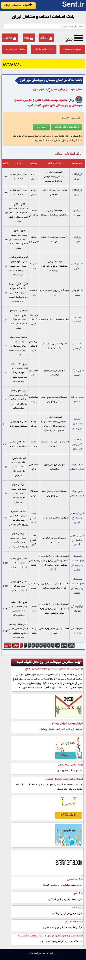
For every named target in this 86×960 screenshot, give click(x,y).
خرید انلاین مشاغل (43, 49)
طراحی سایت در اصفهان (43, 952)
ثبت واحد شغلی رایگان (16, 5)
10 (57, 645)
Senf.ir (73, 5)
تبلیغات (44, 38)
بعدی (64, 645)
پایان (71, 645)
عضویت (7, 38)
